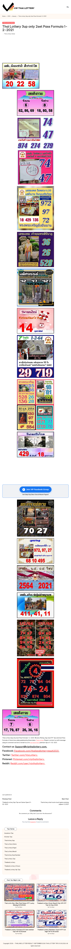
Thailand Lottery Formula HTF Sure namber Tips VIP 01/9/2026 (19, 930)
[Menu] (68, 6)
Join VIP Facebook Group (36, 489)
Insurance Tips (8, 833)
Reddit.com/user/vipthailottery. (27, 763)
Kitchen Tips (8, 837)
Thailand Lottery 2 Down (12, 866)
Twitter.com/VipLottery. (24, 755)
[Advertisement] (35, 49)
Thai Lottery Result (10, 851)
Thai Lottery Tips (9, 859)
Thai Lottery (40, 740)
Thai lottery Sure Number (12, 855)
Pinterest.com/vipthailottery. (29, 759)
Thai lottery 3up (9, 840)
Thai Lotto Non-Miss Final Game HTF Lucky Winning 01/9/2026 (19, 904)
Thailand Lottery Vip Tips (12, 869)
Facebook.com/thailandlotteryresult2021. (36, 750)
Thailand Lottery (9, 862)
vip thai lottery (34, 742)
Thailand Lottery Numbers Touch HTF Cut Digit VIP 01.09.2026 (51, 930)
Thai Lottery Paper (10, 848)
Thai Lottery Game (8, 23)
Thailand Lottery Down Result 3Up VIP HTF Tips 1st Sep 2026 (51, 904)
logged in (33, 822)
